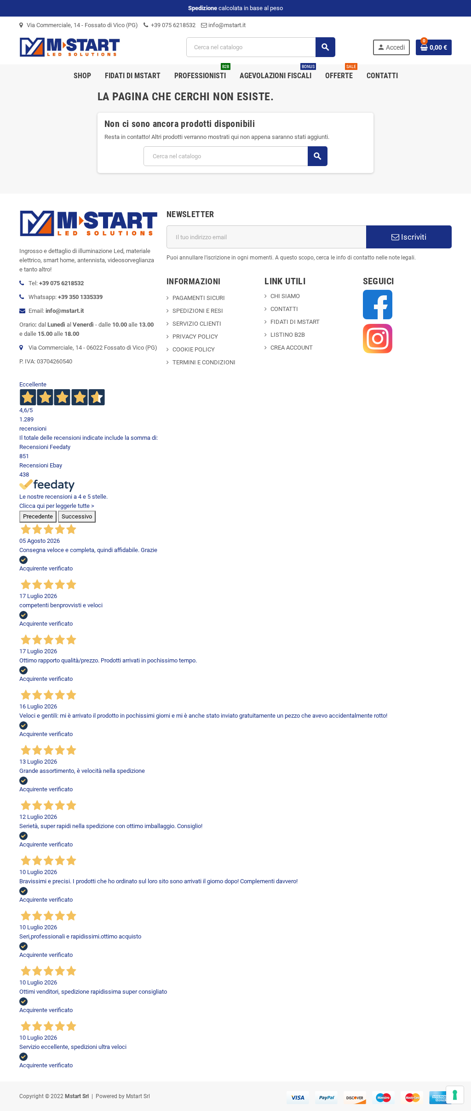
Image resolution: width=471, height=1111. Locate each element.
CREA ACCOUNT (291, 347)
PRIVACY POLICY (195, 336)
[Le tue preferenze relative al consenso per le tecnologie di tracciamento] (455, 1095)
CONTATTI (284, 308)
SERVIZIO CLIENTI (196, 323)
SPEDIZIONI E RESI (197, 310)
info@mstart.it (226, 25)
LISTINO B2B (287, 334)
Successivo (77, 516)
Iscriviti (412, 237)
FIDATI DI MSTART (295, 321)
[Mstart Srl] (84, 46)
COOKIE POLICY (193, 349)
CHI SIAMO (285, 296)
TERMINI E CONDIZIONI (204, 362)
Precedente (38, 516)
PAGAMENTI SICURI (198, 297)
